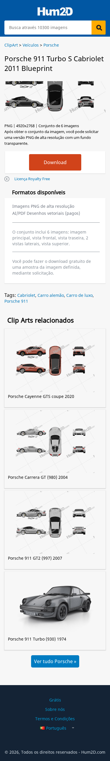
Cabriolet (26, 295)
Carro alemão (51, 295)
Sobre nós (55, 709)
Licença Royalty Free (32, 178)
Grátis (55, 700)
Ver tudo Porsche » (55, 661)
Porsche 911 (16, 301)
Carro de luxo (79, 295)
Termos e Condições (55, 718)
